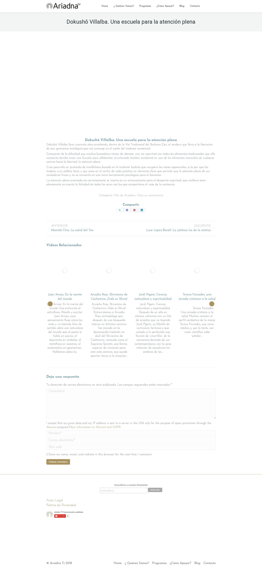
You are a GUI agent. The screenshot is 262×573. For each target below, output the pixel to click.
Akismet (51, 427)
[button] (50, 303)
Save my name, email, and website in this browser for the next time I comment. (100, 454)
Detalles (65, 271)
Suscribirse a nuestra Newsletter (131, 485)
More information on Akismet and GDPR (95, 427)
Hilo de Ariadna (124, 195)
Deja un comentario (150, 195)
